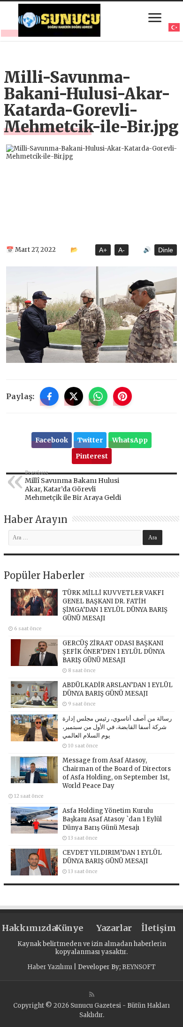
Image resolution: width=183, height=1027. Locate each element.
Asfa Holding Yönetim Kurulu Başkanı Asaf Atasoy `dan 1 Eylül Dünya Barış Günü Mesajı (112, 819)
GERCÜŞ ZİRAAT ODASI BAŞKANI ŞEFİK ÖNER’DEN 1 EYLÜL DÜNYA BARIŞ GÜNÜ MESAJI (113, 651)
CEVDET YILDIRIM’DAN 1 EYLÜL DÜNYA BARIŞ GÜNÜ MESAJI (112, 857)
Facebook (51, 440)
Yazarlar (114, 928)
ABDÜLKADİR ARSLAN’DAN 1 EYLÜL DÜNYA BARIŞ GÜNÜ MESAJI (117, 689)
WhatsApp (130, 440)
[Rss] (91, 994)
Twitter (90, 440)
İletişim (158, 928)
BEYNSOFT (139, 967)
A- (121, 250)
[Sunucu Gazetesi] (59, 20)
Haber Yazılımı (49, 967)
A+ (103, 250)
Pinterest (92, 456)
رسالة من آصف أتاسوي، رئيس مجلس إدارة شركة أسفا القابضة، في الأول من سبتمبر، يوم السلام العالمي (117, 726)
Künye (69, 928)
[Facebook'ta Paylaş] (49, 396)
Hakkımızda (24, 928)
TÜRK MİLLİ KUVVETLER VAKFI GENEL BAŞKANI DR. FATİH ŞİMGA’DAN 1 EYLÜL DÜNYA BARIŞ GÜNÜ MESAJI (115, 605)
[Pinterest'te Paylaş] (122, 396)
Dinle (165, 250)
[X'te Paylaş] (73, 396)
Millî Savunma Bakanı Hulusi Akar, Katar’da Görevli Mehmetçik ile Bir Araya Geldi (73, 486)
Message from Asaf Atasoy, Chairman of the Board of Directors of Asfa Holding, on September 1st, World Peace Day (116, 773)
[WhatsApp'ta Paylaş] (98, 396)
